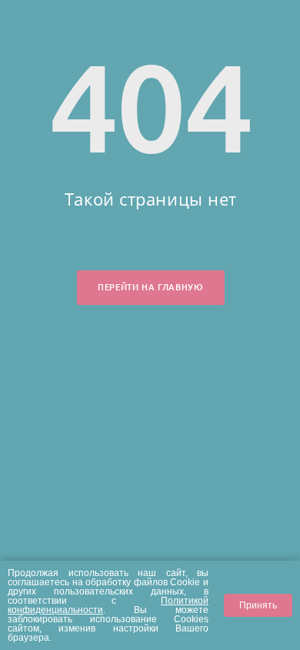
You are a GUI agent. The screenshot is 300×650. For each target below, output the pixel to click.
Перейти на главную (150, 287)
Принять (258, 605)
